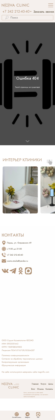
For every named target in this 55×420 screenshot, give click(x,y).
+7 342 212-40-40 (16, 11)
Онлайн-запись (16, 417)
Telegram (27, 417)
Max (38, 417)
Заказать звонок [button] (43, 12)
